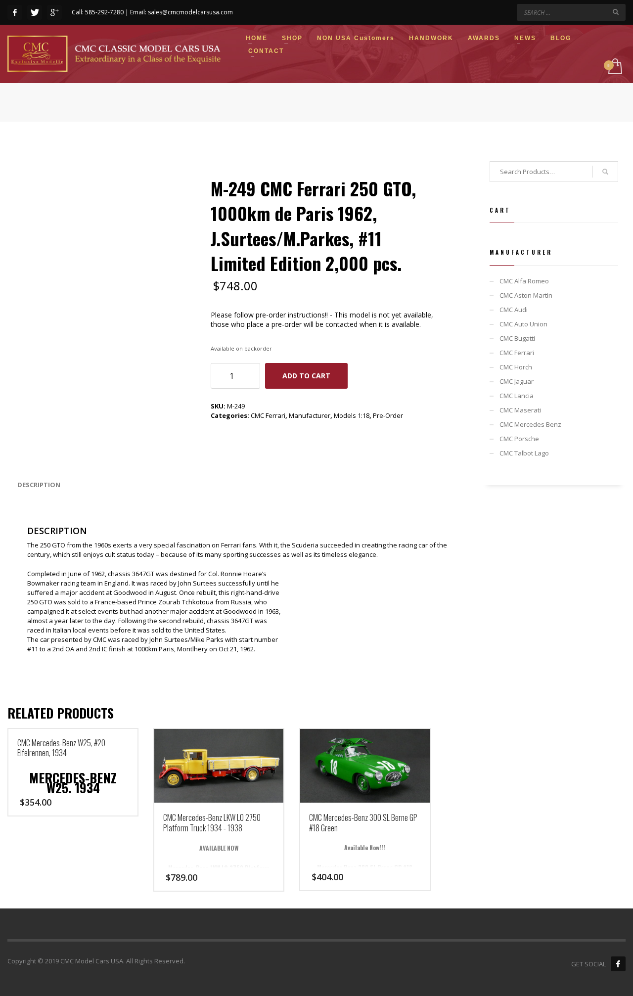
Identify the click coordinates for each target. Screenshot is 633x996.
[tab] (38, 485)
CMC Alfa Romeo (524, 280)
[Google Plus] (54, 12)
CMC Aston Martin (525, 295)
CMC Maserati (520, 410)
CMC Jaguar (516, 381)
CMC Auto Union (523, 323)
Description (38, 484)
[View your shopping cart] (614, 67)
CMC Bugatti (517, 338)
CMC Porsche (519, 438)
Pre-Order (388, 415)
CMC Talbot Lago (524, 453)
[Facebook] (14, 12)
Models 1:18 (351, 415)
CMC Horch (515, 366)
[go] (616, 11)
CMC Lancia (516, 395)
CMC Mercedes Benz (530, 424)
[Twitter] (34, 12)
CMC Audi (513, 309)
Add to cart (306, 375)
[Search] (605, 171)
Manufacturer (309, 415)
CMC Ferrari (268, 415)
